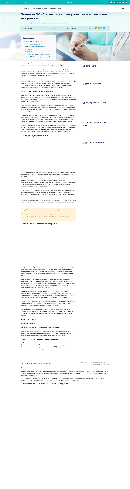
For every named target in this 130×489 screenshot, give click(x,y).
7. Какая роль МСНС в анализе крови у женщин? (36, 57)
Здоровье (27, 8)
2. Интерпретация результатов (31, 44)
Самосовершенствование (39, 8)
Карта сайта (83, 362)
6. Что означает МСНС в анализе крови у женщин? (36, 54)
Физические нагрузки (55, 8)
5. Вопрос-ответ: (27, 51)
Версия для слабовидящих (120, 2)
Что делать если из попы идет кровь (94, 142)
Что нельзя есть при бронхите (92, 83)
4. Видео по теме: (27, 49)
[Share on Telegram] (104, 28)
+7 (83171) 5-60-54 (14, 2)
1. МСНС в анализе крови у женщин (32, 41)
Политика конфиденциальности (98, 362)
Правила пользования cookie (101, 364)
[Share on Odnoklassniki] (99, 28)
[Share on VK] (96, 28)
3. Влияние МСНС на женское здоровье (33, 46)
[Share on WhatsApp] (101, 28)
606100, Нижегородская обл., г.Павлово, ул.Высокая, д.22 (41, 2)
